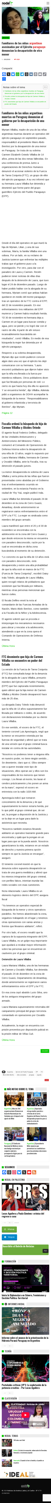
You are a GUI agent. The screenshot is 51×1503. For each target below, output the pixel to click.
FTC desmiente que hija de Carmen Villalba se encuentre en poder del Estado (25, 103)
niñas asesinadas (21, 1075)
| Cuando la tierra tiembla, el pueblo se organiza (29, 1461)
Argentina (6, 38)
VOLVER (45, 1051)
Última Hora (8, 646)
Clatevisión (11, 1398)
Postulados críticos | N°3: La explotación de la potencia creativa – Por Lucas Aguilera (24, 1386)
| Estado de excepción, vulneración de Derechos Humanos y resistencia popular (30, 1451)
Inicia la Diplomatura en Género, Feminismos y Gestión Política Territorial (24, 1296)
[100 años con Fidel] (7, 1443)
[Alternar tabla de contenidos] (44, 87)
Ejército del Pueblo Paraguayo (24, 1072)
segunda (39, 1075)
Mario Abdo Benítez (8, 1075)
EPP (37, 1072)
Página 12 (7, 413)
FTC (42, 1072)
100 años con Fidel (19, 1440)
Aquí (45, 1250)
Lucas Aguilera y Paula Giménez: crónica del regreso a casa (23, 1215)
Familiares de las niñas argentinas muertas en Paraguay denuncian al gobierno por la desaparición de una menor (24, 92)
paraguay (31, 1075)
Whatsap (11, 1229)
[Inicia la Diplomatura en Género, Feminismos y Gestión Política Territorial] (25, 1278)
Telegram (11, 1237)
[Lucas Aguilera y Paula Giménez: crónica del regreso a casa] (25, 1196)
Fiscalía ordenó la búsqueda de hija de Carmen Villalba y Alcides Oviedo (25, 97)
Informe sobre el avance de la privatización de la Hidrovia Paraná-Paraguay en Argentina (25, 1339)
